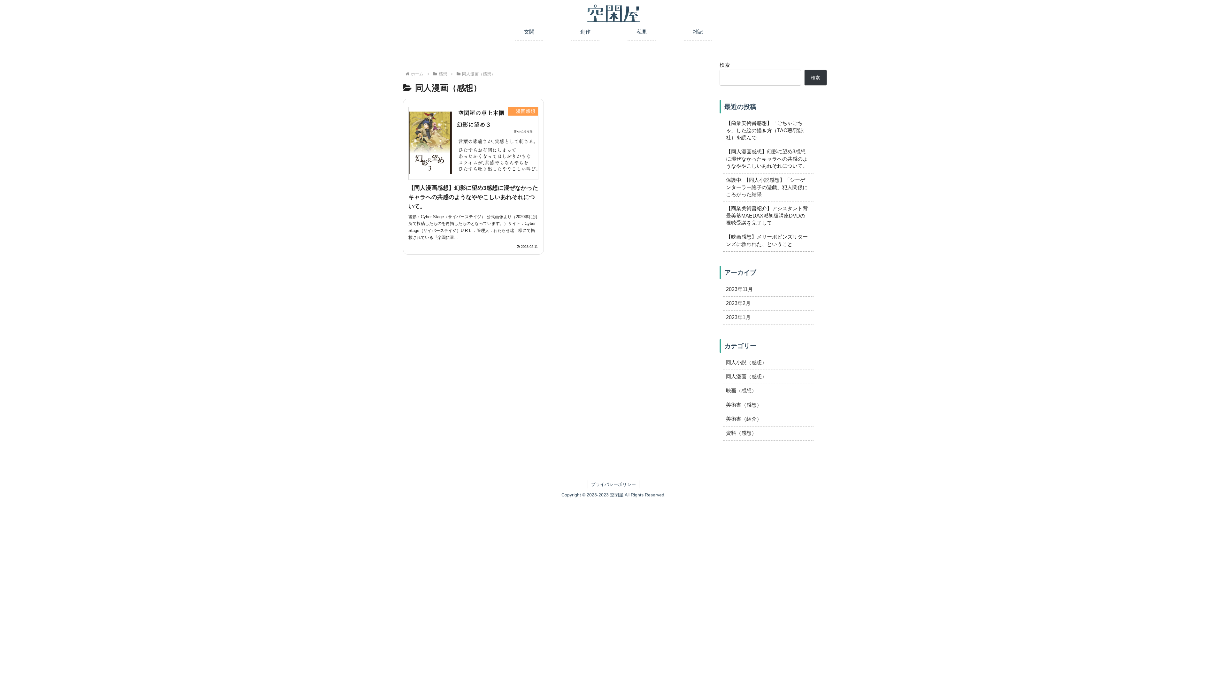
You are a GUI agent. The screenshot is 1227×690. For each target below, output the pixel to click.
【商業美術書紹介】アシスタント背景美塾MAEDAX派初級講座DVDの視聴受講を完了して (767, 216)
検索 (725, 65)
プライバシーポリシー (613, 484)
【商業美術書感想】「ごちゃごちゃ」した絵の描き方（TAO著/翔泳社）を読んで (765, 130)
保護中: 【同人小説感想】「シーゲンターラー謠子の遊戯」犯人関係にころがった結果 (767, 187)
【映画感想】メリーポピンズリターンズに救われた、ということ (767, 240)
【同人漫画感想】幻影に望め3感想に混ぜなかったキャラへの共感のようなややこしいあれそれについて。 (767, 159)
